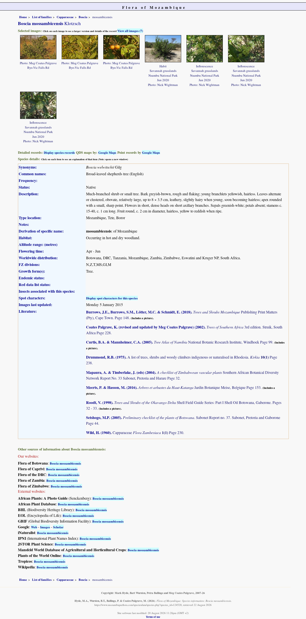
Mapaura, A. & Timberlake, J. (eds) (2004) (120, 372)
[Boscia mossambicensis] (38, 46)
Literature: (28, 311)
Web (34, 527)
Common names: (32, 173)
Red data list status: (34, 284)
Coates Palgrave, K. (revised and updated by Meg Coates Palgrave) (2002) (145, 327)
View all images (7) (130, 30)
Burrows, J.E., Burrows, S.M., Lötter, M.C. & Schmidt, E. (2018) (138, 312)
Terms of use (153, 617)
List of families (42, 17)
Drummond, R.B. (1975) (106, 357)
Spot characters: (32, 298)
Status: (24, 187)
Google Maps (107, 152)
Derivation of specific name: (41, 231)
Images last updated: (35, 304)
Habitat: (25, 237)
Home (23, 17)
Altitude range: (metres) (38, 244)
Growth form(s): (32, 271)
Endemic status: (31, 277)
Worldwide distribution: (38, 257)
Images (45, 527)
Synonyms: (28, 167)
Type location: (30, 217)
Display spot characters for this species (112, 298)
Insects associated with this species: (47, 291)
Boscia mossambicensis (65, 463)
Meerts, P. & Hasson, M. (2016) (111, 387)
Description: (28, 193)
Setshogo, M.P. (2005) (103, 417)
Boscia (83, 17)
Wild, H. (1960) (98, 432)
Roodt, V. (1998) (99, 402)
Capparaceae (65, 17)
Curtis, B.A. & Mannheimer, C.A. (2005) (119, 342)
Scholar (58, 527)
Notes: (24, 224)
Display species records (59, 152)
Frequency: (28, 180)
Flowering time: (31, 251)
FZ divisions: (29, 264)
